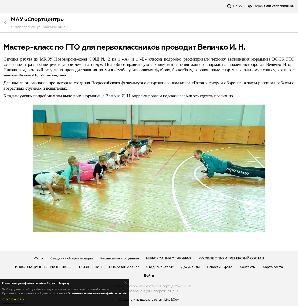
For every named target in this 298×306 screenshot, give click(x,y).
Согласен (13, 299)
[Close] (126, 282)
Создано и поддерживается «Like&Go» (149, 299)
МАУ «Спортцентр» (37, 19)
